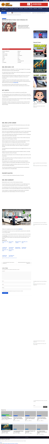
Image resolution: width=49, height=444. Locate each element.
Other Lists (35, 8)
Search (34, 405)
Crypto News (40, 8)
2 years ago (4, 21)
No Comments (11, 21)
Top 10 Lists (11, 8)
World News (3, 10)
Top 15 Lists (16, 8)
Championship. (15, 82)
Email (3, 284)
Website (3, 287)
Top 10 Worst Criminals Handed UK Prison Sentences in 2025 (42, 432)
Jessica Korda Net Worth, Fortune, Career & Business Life (8, 263)
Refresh (1, 442)
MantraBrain (26, 437)
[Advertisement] (16, 40)
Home (2, 8)
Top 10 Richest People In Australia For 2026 (6, 431)
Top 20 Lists (21, 8)
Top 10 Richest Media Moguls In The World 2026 (18, 431)
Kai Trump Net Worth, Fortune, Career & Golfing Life (39, 222)
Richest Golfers (4, 18)
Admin (7, 21)
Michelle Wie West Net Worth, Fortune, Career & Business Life (24, 263)
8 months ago (4, 419)
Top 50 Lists (30, 8)
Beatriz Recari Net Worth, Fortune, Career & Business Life (18, 418)
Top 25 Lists (26, 8)
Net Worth (6, 8)
